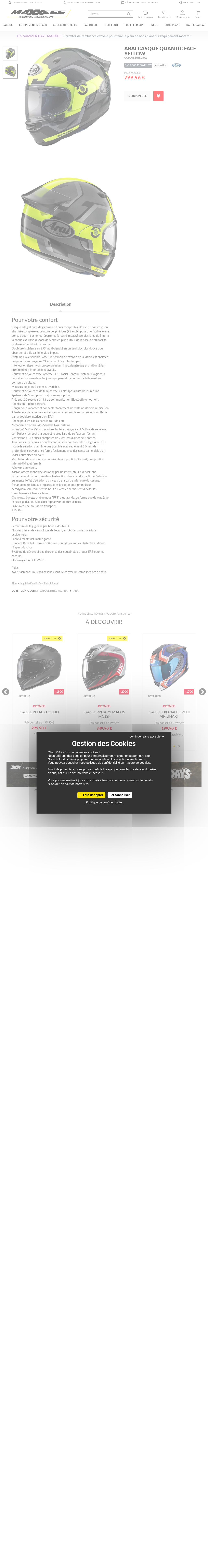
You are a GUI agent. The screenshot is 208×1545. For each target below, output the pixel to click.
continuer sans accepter (145, 736)
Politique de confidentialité (104, 802)
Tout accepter (92, 795)
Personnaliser (119, 795)
